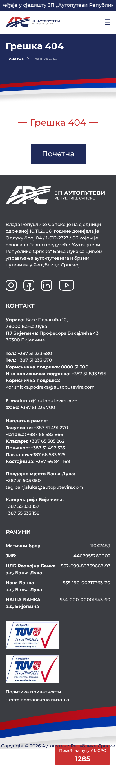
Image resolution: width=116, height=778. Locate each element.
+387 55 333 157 (22, 506)
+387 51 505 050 (23, 480)
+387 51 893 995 (56, 373)
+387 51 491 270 (37, 427)
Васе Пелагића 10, (37, 323)
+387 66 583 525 (35, 454)
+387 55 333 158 (22, 513)
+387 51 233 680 (29, 353)
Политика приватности (33, 692)
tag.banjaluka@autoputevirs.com (44, 487)
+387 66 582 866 (34, 434)
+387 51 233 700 (30, 407)
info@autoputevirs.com (41, 400)
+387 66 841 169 (38, 461)
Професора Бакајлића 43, (53, 337)
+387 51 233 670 (29, 360)
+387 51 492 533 (35, 448)
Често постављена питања (37, 699)
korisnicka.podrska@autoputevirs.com (50, 384)
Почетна (15, 59)
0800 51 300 (47, 367)
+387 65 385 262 (35, 441)
